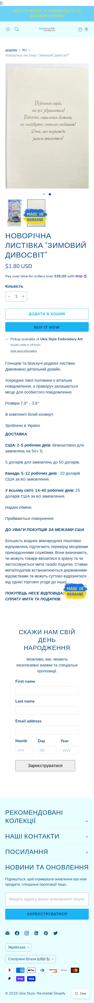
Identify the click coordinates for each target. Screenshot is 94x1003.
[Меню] (7, 29)
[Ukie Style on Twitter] (58, 933)
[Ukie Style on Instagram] (29, 933)
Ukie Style (27, 993)
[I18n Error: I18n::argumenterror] (14, 213)
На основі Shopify (51, 993)
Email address (28, 721)
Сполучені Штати (29, 959)
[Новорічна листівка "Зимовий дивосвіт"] (47, 126)
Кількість (14, 286)
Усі (24, 50)
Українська (16, 947)
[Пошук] (16, 29)
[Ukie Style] (47, 29)
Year (65, 741)
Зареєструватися (45, 766)
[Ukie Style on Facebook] (19, 933)
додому (11, 50)
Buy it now (47, 327)
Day (41, 741)
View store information (23, 351)
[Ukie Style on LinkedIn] (39, 933)
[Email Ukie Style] (10, 933)
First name (25, 681)
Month (21, 741)
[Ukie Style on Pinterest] (48, 933)
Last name (25, 701)
